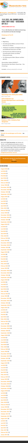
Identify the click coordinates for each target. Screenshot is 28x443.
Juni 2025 (3, 201)
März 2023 (4, 263)
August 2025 (4, 196)
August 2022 (4, 279)
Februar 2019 (4, 377)
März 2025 (4, 208)
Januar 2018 (4, 407)
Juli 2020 (3, 337)
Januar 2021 (4, 323)
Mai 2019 (3, 370)
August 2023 (4, 252)
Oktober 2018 (4, 386)
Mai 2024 (3, 231)
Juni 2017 (3, 423)
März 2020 (4, 346)
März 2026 (4, 180)
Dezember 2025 (5, 187)
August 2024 (4, 224)
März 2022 (4, 291)
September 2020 (5, 333)
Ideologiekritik (12, 12)
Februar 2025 (4, 210)
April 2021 (3, 316)
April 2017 (3, 427)
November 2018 (5, 383)
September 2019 (5, 360)
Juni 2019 (3, 367)
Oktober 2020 (4, 330)
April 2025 (3, 205)
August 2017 (4, 418)
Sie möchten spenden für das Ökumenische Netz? (14, 160)
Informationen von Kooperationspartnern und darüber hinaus (13, 100)
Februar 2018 (4, 404)
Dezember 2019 (5, 353)
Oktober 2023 (4, 247)
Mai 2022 (3, 286)
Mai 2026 (3, 175)
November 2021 (5, 300)
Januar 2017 (4, 434)
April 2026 (3, 178)
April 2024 (3, 233)
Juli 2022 (3, 282)
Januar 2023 (4, 268)
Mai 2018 (3, 397)
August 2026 (4, 168)
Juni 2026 (3, 173)
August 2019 (4, 363)
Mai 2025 (3, 203)
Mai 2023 (3, 259)
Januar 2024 (4, 240)
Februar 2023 (4, 266)
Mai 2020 (3, 342)
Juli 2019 (3, 365)
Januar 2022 (4, 296)
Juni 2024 (3, 229)
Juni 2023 (3, 256)
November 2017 (5, 411)
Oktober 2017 (4, 414)
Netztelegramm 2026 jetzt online (12, 94)
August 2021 (4, 307)
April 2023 (3, 261)
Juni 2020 (3, 340)
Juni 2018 (3, 395)
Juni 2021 (3, 312)
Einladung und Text (7, 35)
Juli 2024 (3, 226)
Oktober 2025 (4, 192)
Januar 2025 (4, 212)
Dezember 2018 (5, 381)
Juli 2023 (3, 254)
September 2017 (5, 416)
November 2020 (5, 328)
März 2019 (4, 374)
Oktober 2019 (4, 358)
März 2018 (4, 402)
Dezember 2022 (5, 270)
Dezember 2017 (5, 409)
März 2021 (4, 319)
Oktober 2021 (4, 303)
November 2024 (5, 217)
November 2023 (5, 245)
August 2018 (4, 390)
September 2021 (5, 305)
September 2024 (5, 222)
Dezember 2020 (5, 326)
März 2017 (4, 430)
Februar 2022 (4, 293)
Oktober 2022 (4, 275)
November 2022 (5, 273)
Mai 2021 (3, 314)
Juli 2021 (3, 309)
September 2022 (5, 277)
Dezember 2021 (5, 298)
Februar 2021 (4, 321)
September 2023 (5, 249)
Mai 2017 (3, 425)
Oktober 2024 (4, 219)
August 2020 (4, 335)
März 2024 (4, 236)
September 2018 (5, 388)
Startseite (4, 12)
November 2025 (5, 189)
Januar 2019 (4, 379)
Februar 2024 (4, 238)
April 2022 (3, 289)
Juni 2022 (3, 284)
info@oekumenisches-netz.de (9, 152)
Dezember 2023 (5, 242)
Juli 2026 (3, 171)
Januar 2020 (4, 351)
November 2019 (5, 356)
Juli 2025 (3, 199)
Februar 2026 (4, 182)
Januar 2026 (4, 185)
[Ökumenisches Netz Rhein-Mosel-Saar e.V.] (14, 5)
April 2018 (3, 400)
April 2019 (3, 372)
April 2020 (3, 344)
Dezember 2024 (5, 215)
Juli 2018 (3, 393)
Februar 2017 (4, 432)
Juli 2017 (3, 420)
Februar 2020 (4, 349)
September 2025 (5, 194)
